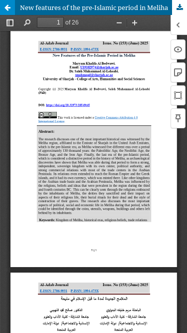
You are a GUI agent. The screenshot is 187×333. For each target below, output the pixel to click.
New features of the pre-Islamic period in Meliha (94, 7)
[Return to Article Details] (7, 7)
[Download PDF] (179, 7)
